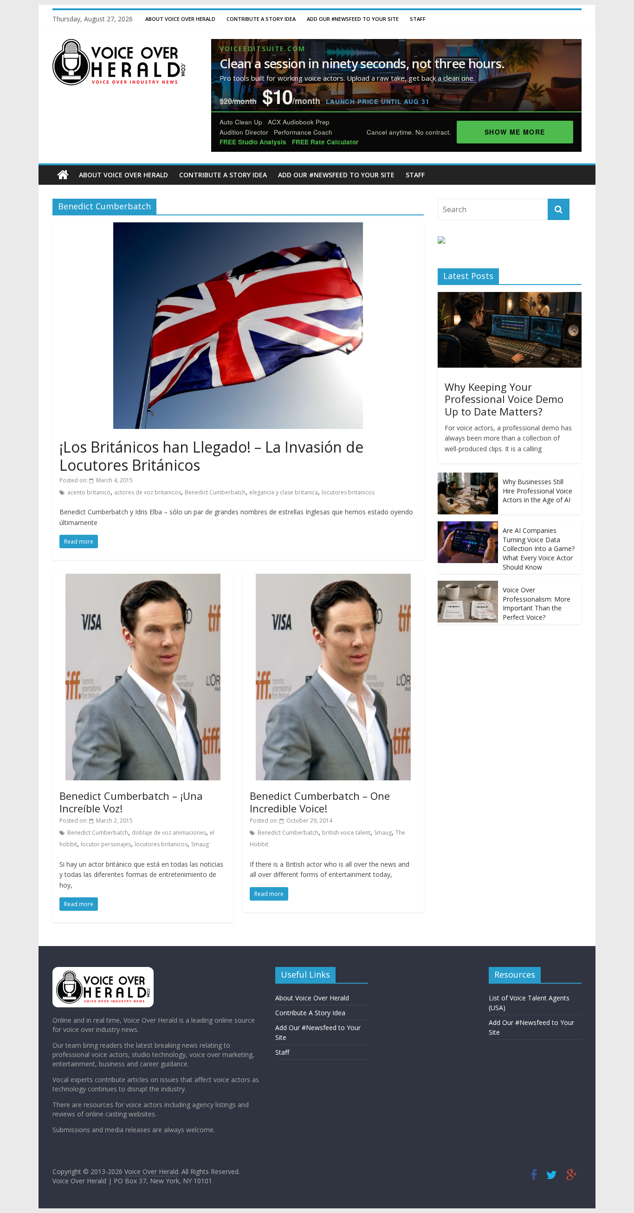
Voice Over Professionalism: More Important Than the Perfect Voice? (536, 603)
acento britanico (88, 492)
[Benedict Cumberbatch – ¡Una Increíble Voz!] (142, 579)
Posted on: (96, 480)
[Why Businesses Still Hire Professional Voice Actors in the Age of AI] (468, 477)
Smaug (200, 844)
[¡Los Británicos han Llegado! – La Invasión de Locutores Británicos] (238, 228)
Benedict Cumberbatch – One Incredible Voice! (320, 802)
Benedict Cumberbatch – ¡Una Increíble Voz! (131, 802)
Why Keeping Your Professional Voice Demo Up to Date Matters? (504, 399)
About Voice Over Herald (180, 18)
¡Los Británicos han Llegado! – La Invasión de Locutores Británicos (211, 455)
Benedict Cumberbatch (215, 492)
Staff (418, 18)
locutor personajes (106, 844)
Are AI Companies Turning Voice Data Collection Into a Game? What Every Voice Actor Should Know (539, 548)
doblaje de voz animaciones (169, 833)
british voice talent (346, 833)
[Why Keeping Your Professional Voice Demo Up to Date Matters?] (510, 296)
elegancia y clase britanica (283, 492)
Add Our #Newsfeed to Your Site (353, 18)
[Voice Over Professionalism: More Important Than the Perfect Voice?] (468, 585)
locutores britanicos (348, 492)
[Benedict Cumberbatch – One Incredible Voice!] (333, 579)
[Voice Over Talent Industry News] (118, 44)
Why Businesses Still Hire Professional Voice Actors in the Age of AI (537, 490)
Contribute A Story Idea (261, 18)
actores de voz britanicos (147, 492)
